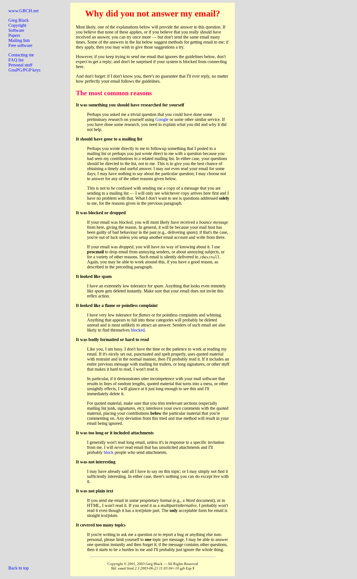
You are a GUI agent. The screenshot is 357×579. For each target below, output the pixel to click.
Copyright (17, 25)
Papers (14, 35)
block (109, 452)
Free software (20, 45)
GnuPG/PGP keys (24, 70)
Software (16, 30)
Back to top (18, 568)
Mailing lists (19, 40)
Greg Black (18, 20)
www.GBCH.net (23, 10)
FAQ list (15, 60)
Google (161, 119)
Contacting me (21, 55)
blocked (138, 330)
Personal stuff (20, 65)
